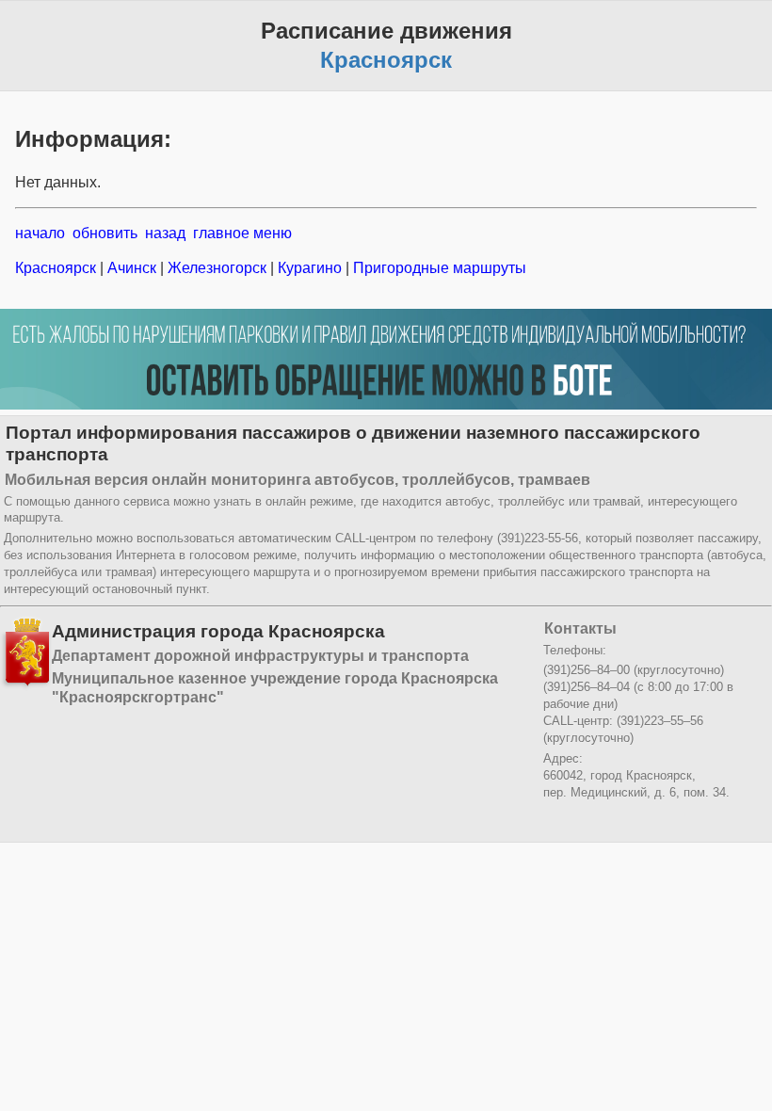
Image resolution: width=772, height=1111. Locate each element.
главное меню (242, 233)
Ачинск (132, 268)
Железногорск (217, 268)
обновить (104, 233)
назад (165, 233)
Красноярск (57, 268)
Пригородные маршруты (437, 268)
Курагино (310, 268)
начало (40, 233)
